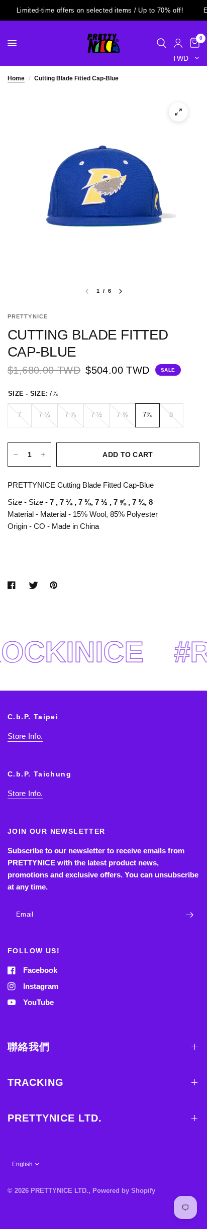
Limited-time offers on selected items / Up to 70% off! (90, 10)
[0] (192, 43)
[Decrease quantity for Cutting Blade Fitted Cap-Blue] (15, 454)
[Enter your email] (189, 915)
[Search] (161, 43)
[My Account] (178, 43)
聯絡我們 (29, 1046)
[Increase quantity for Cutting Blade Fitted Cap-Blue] (43, 454)
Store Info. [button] (25, 736)
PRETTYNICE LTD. (55, 1118)
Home (16, 78)
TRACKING (36, 1082)
